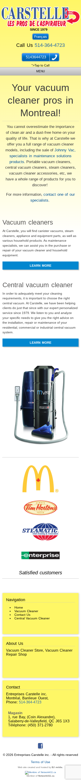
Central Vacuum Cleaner (32, 618)
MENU (40, 71)
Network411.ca (46, 776)
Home (18, 607)
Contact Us (22, 614)
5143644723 (36, 57)
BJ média (57, 767)
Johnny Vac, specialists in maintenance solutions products (42, 156)
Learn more (40, 265)
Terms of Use (40, 762)
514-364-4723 (50, 45)
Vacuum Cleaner (26, 611)
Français (40, 37)
